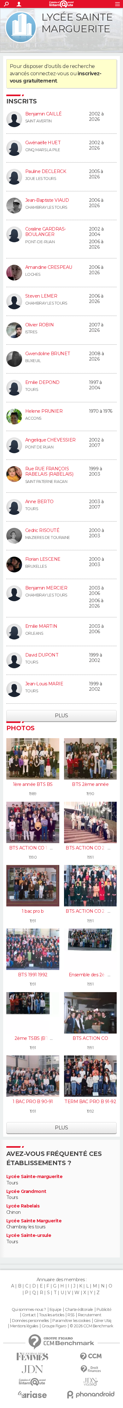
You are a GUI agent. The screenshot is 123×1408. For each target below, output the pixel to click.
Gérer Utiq (102, 1320)
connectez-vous (49, 74)
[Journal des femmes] (32, 1357)
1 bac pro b (33, 911)
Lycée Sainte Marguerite (34, 1221)
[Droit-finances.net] (91, 1369)
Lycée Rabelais (22, 1206)
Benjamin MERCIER (46, 588)
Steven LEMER (41, 296)
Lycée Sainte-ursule (28, 1235)
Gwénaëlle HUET (43, 142)
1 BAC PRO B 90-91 (33, 1101)
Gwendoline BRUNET (47, 353)
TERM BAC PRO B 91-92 (90, 1101)
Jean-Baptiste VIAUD (47, 200)
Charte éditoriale (79, 1309)
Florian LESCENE (43, 559)
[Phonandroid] (91, 1395)
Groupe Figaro (54, 1326)
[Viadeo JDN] (91, 1382)
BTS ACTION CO (90, 1038)
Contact (29, 1315)
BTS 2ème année (90, 784)
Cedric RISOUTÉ (42, 530)
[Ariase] (32, 1394)
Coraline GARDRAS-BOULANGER (45, 232)
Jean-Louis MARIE (44, 684)
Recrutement (89, 1315)
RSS (70, 1315)
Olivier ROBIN (39, 325)
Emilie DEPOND (42, 382)
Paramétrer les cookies (71, 1320)
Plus (61, 716)
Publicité (104, 1309)
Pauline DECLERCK (45, 171)
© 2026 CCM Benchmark (91, 1326)
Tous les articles (51, 1315)
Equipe (56, 1309)
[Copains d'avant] (32, 1382)
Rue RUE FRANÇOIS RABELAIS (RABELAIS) (49, 471)
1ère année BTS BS (32, 784)
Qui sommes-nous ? (29, 1309)
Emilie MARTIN (41, 626)
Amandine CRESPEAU (48, 267)
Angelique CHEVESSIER (50, 440)
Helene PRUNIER (43, 411)
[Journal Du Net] (32, 1369)
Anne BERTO (39, 501)
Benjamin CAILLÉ (43, 114)
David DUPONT (41, 655)
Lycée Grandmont (26, 1191)
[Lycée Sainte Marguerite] (21, 27)
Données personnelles (30, 1320)
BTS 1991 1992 (33, 975)
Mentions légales (24, 1326)
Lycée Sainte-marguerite (34, 1176)
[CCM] (91, 1357)
